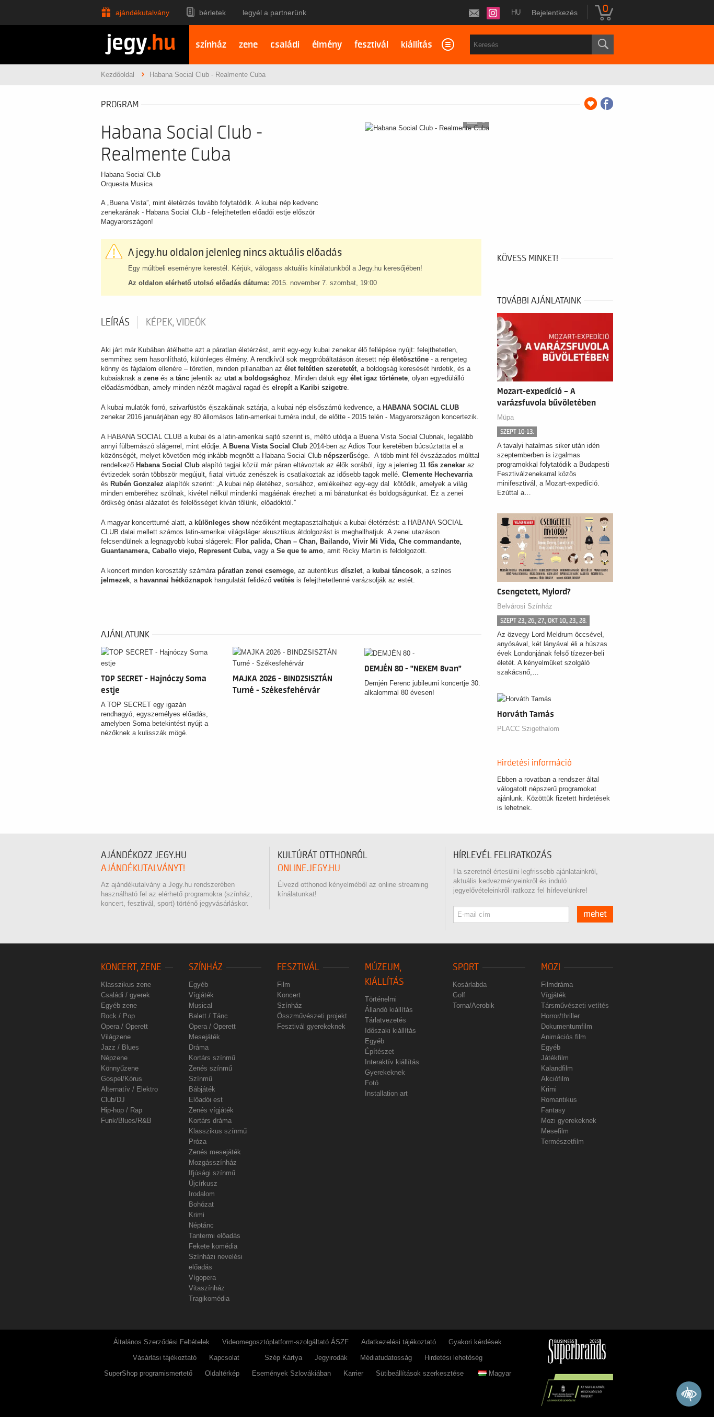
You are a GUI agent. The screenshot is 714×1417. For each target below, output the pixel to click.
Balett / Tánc (208, 1016)
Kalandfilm (557, 1068)
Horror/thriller (560, 1016)
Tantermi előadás (214, 1236)
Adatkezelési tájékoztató (398, 1342)
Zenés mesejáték (215, 1152)
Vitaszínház (207, 1288)
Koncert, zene (131, 967)
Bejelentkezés (555, 12)
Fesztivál (298, 967)
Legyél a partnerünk (274, 12)
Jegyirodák (331, 1358)
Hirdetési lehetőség (453, 1358)
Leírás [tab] (115, 322)
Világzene (116, 1037)
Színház (206, 967)
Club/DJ (113, 1100)
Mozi (550, 967)
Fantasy (553, 1110)
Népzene (114, 1058)
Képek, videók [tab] (176, 322)
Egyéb (198, 984)
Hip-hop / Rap (121, 1110)
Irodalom (202, 1194)
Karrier (353, 1373)
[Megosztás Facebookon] (607, 103)
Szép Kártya (283, 1358)
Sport (466, 967)
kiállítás (416, 44)
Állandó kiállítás (389, 1010)
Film (283, 984)
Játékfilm (555, 1058)
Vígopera (202, 1277)
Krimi (196, 1215)
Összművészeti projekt (312, 1016)
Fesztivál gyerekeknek (311, 1026)
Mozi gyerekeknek (568, 1120)
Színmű (200, 1079)
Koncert (289, 995)
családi (285, 44)
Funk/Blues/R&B (126, 1120)
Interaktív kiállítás (392, 1062)
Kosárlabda (470, 984)
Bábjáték (202, 1089)
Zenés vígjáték (211, 1110)
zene (248, 44)
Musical (200, 1005)
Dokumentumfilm (566, 1026)
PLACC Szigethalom (528, 729)
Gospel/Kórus (121, 1079)
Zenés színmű (210, 1068)
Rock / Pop (118, 1016)
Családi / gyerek (125, 995)
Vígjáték (201, 995)
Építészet (379, 1051)
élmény (327, 44)
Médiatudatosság (386, 1358)
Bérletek (212, 12)
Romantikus (559, 1100)
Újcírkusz (203, 1183)
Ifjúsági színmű (212, 1173)
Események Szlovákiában (291, 1373)
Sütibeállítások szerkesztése (420, 1373)
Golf (459, 995)
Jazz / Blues (120, 1047)
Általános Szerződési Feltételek (161, 1342)
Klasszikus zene (126, 984)
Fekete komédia (213, 1246)
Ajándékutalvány (142, 12)
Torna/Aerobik (473, 1005)
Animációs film (563, 1037)
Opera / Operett (124, 1026)
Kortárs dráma (210, 1120)
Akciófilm (555, 1079)
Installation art (386, 1093)
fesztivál (371, 44)
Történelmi (381, 999)
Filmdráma (557, 984)
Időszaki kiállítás (390, 1030)
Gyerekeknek (385, 1072)
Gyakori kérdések (475, 1342)
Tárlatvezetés (385, 1020)
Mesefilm (555, 1131)
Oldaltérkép (222, 1373)
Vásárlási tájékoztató (165, 1358)
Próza (197, 1141)
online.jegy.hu (309, 868)
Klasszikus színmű (218, 1131)
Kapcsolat (224, 1358)
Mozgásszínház (213, 1162)
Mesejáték (204, 1037)
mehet (595, 914)
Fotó (371, 1083)
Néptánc (201, 1225)
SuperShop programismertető (148, 1373)
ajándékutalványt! (143, 868)
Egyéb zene (119, 1005)
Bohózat (201, 1204)
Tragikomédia (209, 1298)
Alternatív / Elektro (129, 1089)
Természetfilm (562, 1141)
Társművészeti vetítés (575, 1005)
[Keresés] (603, 44)
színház (210, 44)
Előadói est (206, 1100)
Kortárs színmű (212, 1058)
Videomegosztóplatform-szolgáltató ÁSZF (285, 1342)
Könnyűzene (120, 1068)
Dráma (199, 1047)
